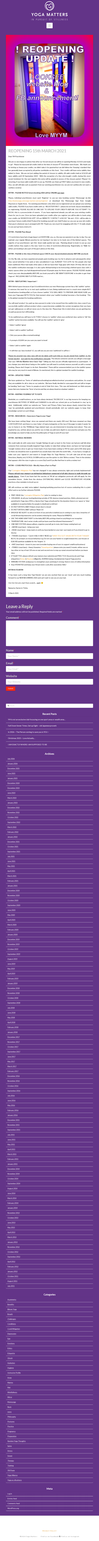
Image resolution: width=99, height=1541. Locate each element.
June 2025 (11, 773)
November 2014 (13, 1174)
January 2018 (12, 1032)
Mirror (9, 1397)
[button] (49, 25)
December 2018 (13, 988)
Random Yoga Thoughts (16, 1441)
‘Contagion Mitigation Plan (34, 495)
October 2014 (12, 1178)
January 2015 (12, 1164)
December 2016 (13, 1076)
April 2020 (11, 920)
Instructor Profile (14, 1373)
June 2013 (11, 1222)
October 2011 (12, 1276)
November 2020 (13, 895)
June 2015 (11, 1139)
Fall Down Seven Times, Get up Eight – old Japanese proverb (32, 726)
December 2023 (13, 788)
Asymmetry (11, 1300)
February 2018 (12, 1027)
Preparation (11, 1436)
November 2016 (13, 1081)
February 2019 (12, 978)
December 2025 (13, 768)
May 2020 (11, 915)
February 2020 (12, 930)
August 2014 (12, 1188)
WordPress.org (13, 1508)
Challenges (11, 1319)
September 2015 (13, 1130)
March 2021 (11, 876)
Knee (9, 1378)
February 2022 (12, 832)
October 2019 (12, 949)
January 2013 (12, 1242)
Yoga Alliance (12, 1475)
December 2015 (13, 1120)
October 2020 (12, 900)
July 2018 (11, 1008)
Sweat (9, 1456)
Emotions (11, 1343)
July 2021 (11, 856)
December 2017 (13, 1037)
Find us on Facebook (50, 1536)
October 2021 (12, 846)
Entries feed (12, 1499)
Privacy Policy (49, 1531)
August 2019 (12, 959)
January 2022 (12, 837)
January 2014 (12, 1208)
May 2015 (11, 1144)
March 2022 (11, 827)
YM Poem (11, 1470)
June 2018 (11, 1013)
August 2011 (12, 1281)
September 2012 (13, 1257)
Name (10, 650)
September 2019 (13, 954)
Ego (8, 1339)
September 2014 (13, 1183)
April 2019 (11, 973)
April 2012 (11, 1261)
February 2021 (12, 881)
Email (10, 663)
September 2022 (13, 822)
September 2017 (13, 1052)
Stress (9, 1451)
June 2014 (11, 1193)
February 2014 (12, 1203)
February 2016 (12, 1110)
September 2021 (13, 851)
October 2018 (12, 998)
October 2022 (12, 817)
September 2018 (13, 1003)
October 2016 (12, 1086)
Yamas (22, 559)
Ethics (9, 1348)
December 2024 (13, 783)
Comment (13, 617)
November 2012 (13, 1247)
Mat (9, 1387)
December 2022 (13, 807)
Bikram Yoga (12, 1309)
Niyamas (30, 559)
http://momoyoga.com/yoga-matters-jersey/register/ (28, 201)
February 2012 (12, 1266)
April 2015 (11, 1149)
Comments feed (13, 1503)
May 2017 (11, 1061)
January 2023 (12, 803)
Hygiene (10, 1368)
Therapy (10, 1461)
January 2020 (12, 934)
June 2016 (11, 1100)
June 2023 (11, 793)
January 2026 (12, 763)
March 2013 (11, 1237)
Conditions (11, 1324)
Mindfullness (12, 1392)
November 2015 (13, 1125)
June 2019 (11, 964)
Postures (10, 1421)
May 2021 (11, 866)
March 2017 (11, 1066)
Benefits (10, 1304)
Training (10, 1465)
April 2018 (11, 1022)
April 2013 (11, 1232)
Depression (11, 1334)
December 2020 (13, 890)
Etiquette (11, 1353)
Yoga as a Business (14, 1480)
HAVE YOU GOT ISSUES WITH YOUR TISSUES (71, 536)
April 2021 (11, 871)
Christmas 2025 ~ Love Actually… (21, 738)
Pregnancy (11, 1431)
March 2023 (11, 798)
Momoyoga (11, 1402)
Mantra (10, 1382)
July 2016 (11, 1096)
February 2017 (12, 1071)
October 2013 (12, 1218)
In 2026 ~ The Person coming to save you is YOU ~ (28, 732)
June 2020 (11, 910)
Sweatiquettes (47, 547)
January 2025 (12, 778)
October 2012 (12, 1252)
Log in (9, 1494)
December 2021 (13, 842)
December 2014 (13, 1169)
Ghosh (10, 1358)
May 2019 (11, 969)
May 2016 (11, 1105)
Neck (9, 1407)
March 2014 (11, 1198)
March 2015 (11, 1154)
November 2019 (13, 944)
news (9, 1412)
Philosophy (11, 1417)
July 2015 (11, 1135)
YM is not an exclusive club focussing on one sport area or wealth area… (36, 719)
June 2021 (11, 861)
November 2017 (13, 1042)
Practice (10, 1426)
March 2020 (11, 925)
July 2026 (11, 759)
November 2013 (13, 1213)
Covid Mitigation (13, 1329)
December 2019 (13, 939)
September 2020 (13, 905)
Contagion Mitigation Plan (22, 470)
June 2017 (11, 1057)
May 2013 (11, 1227)
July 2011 (11, 1286)
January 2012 (12, 1271)
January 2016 (12, 1115)
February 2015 (12, 1159)
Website (11, 676)
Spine (9, 1446)
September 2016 (13, 1091)
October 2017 (12, 1047)
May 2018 (11, 1017)
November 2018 (13, 993)
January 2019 (12, 983)
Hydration (11, 1363)
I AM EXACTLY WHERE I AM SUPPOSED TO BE (27, 744)
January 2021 (12, 886)
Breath (10, 1314)
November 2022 (13, 812)
